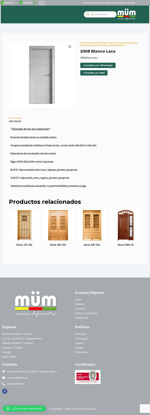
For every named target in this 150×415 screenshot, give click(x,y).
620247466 (27, 2)
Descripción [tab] (15, 121)
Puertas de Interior (127, 42)
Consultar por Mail (94, 72)
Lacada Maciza (117, 45)
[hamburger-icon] (88, 14)
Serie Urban (86, 42)
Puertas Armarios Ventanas (94, 45)
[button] (70, 46)
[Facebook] (4, 391)
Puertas (112, 42)
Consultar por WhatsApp (98, 65)
